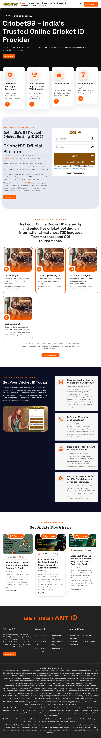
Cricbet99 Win (42, 648)
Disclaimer (89, 635)
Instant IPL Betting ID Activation (11, 86)
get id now (9, 56)
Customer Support (50, 355)
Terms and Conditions (74, 642)
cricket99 (40, 652)
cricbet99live (12, 557)
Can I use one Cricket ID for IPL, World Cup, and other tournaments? (80, 479)
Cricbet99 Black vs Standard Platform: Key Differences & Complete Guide (81, 560)
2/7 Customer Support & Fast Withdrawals (37, 86)
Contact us (42, 5)
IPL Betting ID (85, 83)
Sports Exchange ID (80, 275)
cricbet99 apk (26, 5)
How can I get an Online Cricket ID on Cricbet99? (80, 381)
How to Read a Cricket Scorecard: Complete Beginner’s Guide (17, 565)
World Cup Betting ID (49, 275)
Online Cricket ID (61, 85)
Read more (9, 590)
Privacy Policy (90, 641)
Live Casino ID (12, 323)
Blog (34, 5)
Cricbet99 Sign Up (48, 3)
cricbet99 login (34, 3)
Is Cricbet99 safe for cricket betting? (78, 418)
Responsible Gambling (74, 637)
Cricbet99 (23, 3)
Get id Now (90, 4)
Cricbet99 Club (57, 648)
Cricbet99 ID (61, 3)
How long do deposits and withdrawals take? (81, 448)
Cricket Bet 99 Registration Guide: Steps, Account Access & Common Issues (48, 565)
